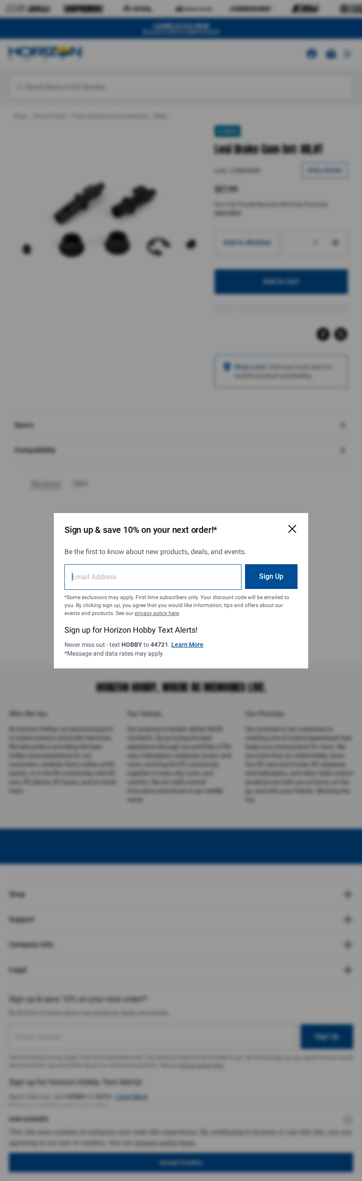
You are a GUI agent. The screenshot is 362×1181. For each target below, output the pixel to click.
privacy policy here (157, 613)
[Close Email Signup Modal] (292, 529)
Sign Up (271, 576)
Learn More (187, 644)
